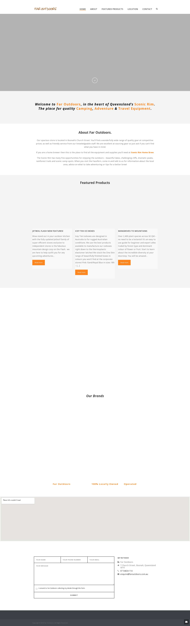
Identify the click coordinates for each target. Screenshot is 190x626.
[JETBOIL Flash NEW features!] (52, 209)
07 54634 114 (126, 571)
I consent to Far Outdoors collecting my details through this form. (61, 588)
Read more (39, 262)
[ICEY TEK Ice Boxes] (95, 209)
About (93, 9)
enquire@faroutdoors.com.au (134, 574)
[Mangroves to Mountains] (138, 209)
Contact (147, 9)
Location (133, 9)
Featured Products (112, 9)
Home (83, 9)
